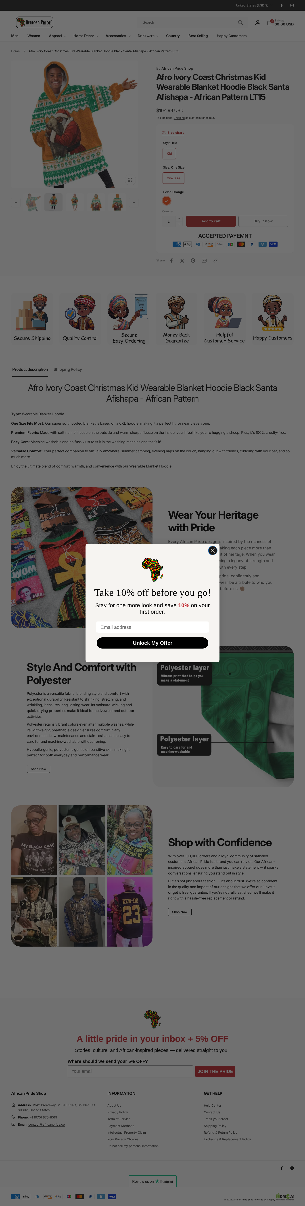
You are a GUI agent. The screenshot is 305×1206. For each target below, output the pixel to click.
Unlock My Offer (152, 643)
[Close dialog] (212, 550)
